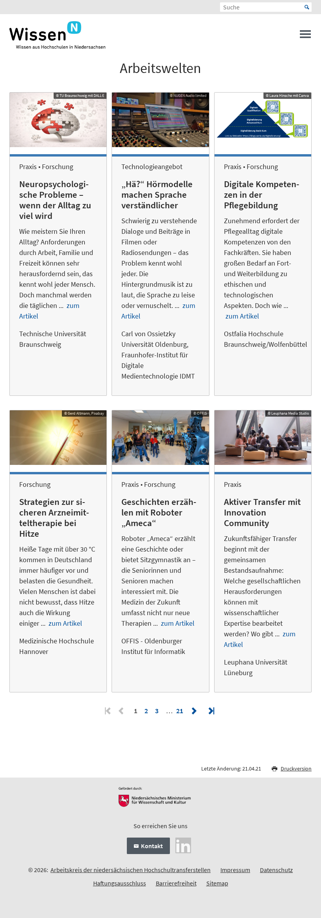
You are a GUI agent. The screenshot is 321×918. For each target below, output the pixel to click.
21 (179, 710)
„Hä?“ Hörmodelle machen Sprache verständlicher (157, 194)
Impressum (235, 870)
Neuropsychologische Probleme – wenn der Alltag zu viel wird (55, 199)
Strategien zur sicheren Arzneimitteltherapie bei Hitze (54, 517)
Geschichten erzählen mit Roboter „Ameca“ (158, 512)
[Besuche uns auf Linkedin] (183, 845)
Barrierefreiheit (176, 883)
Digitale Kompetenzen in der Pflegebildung (261, 194)
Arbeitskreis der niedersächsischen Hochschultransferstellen (130, 870)
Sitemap (217, 883)
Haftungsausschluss (119, 883)
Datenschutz (276, 870)
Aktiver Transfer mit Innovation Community (262, 512)
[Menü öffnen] (305, 36)
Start (307, 7)
